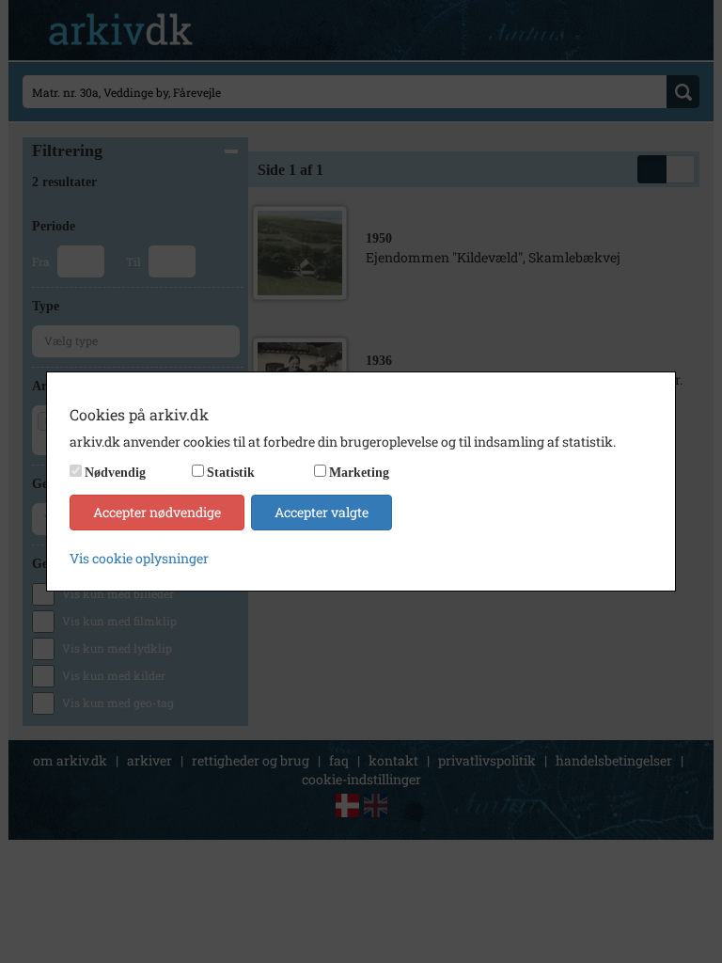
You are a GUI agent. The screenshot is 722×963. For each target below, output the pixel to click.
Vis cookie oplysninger (139, 558)
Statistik (231, 473)
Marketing (359, 473)
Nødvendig (115, 473)
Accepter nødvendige (157, 512)
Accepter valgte (322, 512)
